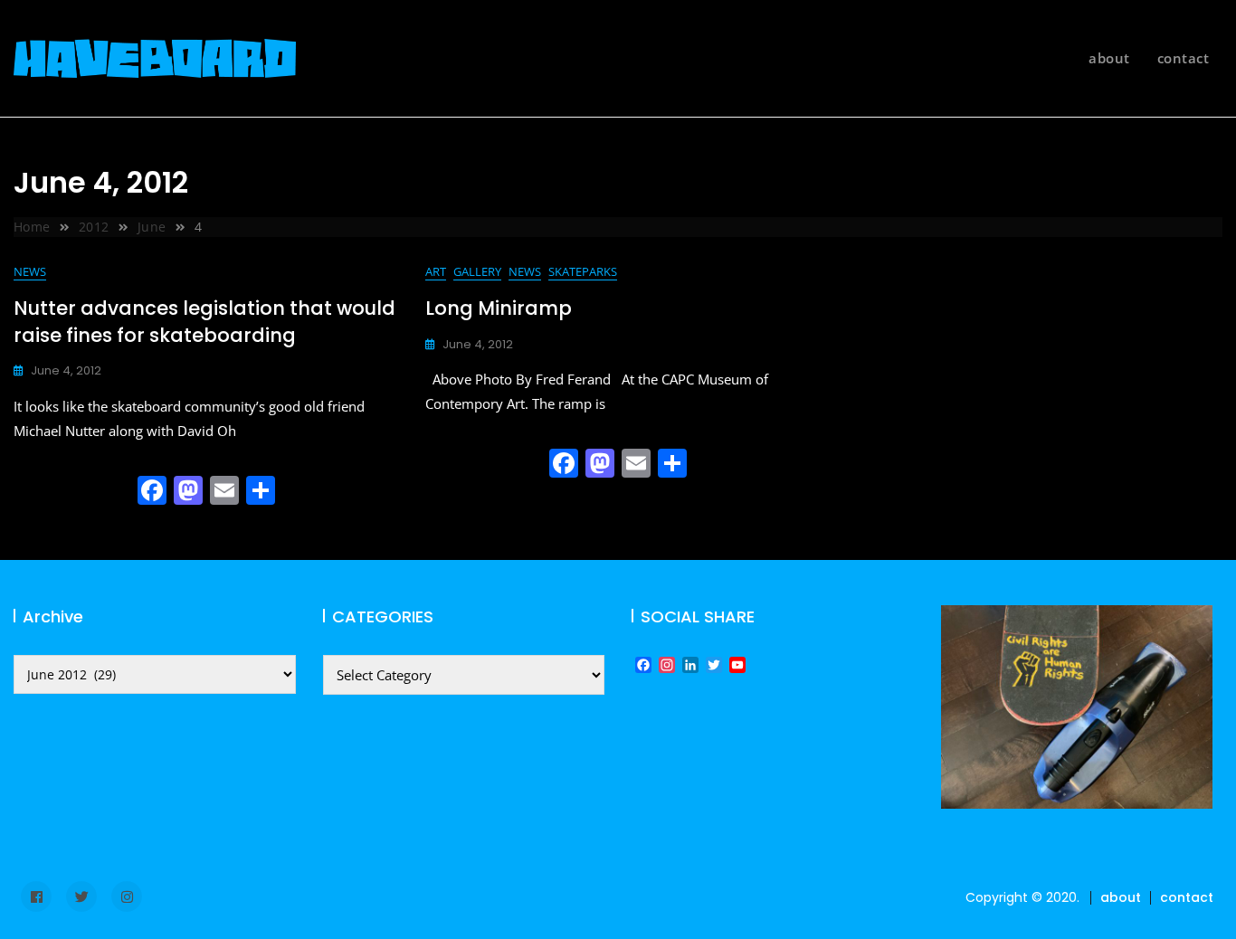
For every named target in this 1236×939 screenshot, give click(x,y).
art (435, 271)
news (30, 271)
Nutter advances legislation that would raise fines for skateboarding (204, 321)
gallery (477, 271)
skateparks (582, 271)
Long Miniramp (498, 308)
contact (1183, 58)
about (1109, 58)
